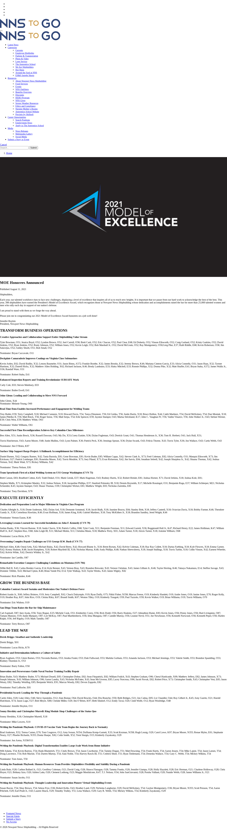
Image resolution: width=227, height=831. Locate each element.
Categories (12, 47)
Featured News (13, 813)
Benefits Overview (23, 92)
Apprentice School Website (27, 112)
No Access (11, 821)
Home (9, 153)
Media (10, 128)
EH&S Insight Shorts (24, 75)
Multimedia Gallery (24, 134)
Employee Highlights (24, 53)
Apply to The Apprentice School (29, 125)
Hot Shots (19, 70)
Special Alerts (13, 816)
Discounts (19, 95)
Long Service (21, 61)
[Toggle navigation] (1, 30)
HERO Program (22, 98)
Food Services (21, 84)
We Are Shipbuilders (24, 67)
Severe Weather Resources (26, 103)
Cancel (3, 144)
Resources (12, 78)
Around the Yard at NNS (26, 73)
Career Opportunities (17, 117)
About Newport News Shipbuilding (30, 81)
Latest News (13, 45)
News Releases (21, 131)
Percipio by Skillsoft (24, 114)
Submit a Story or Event (18, 139)
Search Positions (22, 120)
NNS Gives (20, 100)
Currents (19, 50)
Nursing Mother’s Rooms (26, 109)
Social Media (21, 137)
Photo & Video (22, 59)
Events (18, 86)
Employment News (23, 123)
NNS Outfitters (22, 89)
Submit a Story (13, 819)
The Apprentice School (25, 64)
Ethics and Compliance (25, 106)
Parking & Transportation (26, 56)
